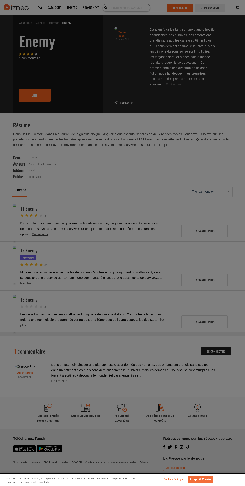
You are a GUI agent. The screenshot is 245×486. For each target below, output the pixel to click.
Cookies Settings (173, 479)
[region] (122, 479)
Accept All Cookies (200, 479)
